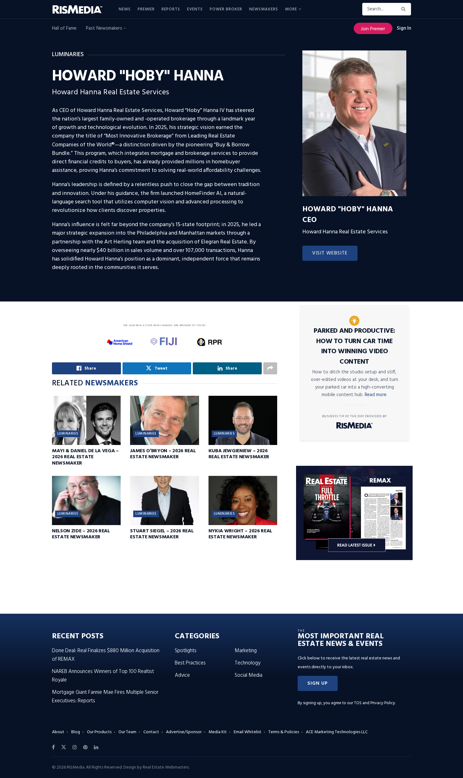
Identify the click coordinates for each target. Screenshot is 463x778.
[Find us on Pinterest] (85, 747)
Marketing (246, 650)
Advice (182, 675)
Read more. (376, 395)
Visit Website (330, 253)
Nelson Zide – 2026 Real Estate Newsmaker (81, 534)
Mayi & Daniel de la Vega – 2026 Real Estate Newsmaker (85, 457)
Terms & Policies (283, 732)
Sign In (404, 28)
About (58, 732)
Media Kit (218, 732)
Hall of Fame (64, 28)
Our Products (99, 732)
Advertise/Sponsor (184, 732)
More (291, 9)
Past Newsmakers (104, 28)
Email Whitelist (247, 732)
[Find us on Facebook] (53, 747)
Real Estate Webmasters (166, 767)
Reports (171, 9)
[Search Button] (404, 9)
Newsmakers (263, 9)
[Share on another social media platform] (270, 368)
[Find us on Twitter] (63, 747)
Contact (151, 732)
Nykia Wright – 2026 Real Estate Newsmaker (240, 534)
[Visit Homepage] (81, 9)
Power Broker (226, 9)
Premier (146, 9)
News (125, 9)
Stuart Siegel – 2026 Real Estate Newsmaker (161, 534)
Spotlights (186, 650)
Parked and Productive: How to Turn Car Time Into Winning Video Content (354, 346)
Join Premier (373, 29)
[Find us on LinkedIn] (96, 747)
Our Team (127, 732)
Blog (75, 732)
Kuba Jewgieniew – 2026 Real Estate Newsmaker (239, 454)
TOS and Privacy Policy (374, 703)
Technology (247, 663)
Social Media (248, 675)
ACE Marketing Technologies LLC (337, 732)
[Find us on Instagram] (74, 747)
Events (195, 9)
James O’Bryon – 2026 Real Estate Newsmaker (163, 454)
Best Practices (190, 663)
